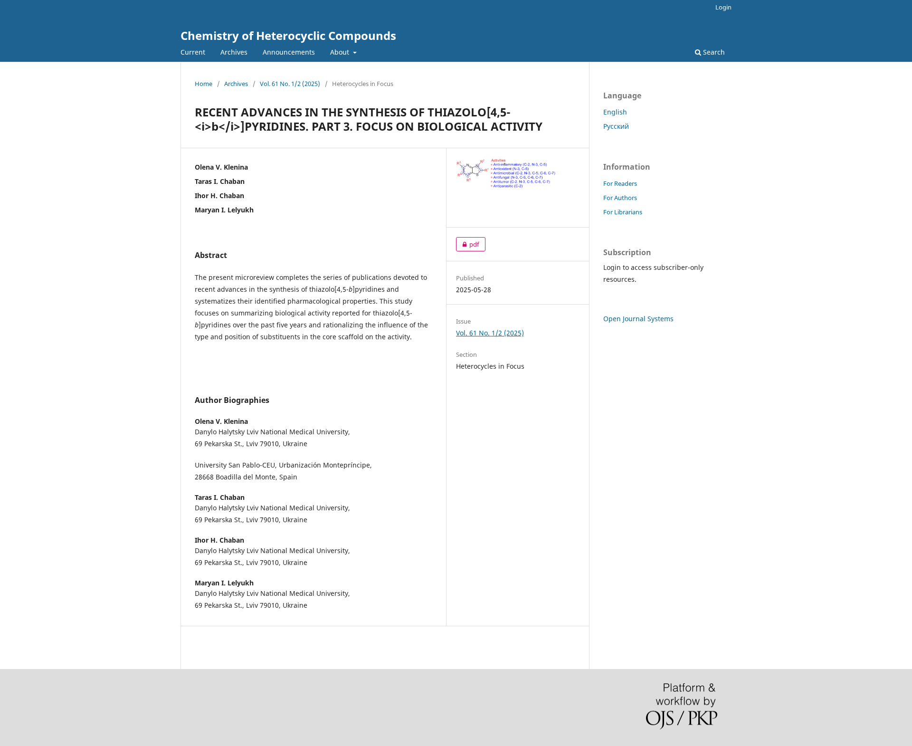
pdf (467, 244)
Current (192, 52)
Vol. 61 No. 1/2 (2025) (290, 83)
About (340, 52)
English (615, 111)
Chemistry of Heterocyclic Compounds (288, 35)
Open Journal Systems (638, 318)
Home (203, 83)
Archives (233, 52)
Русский (616, 126)
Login (723, 7)
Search (713, 52)
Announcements (289, 52)
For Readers (620, 183)
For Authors (620, 197)
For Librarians (622, 212)
